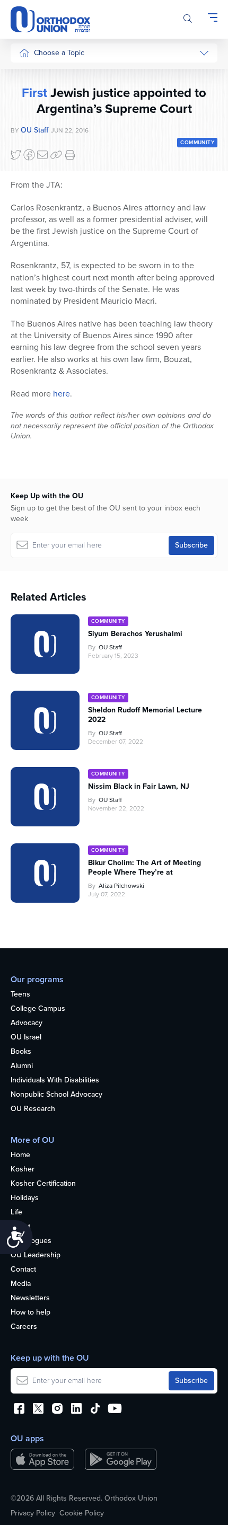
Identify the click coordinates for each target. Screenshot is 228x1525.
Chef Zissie (37, 345)
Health (29, 95)
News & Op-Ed (43, 234)
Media (21, 1284)
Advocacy (26, 1023)
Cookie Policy (81, 1513)
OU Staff (110, 647)
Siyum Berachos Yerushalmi (135, 634)
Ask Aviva (35, 325)
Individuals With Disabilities (55, 1081)
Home (20, 1155)
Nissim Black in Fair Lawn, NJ (138, 786)
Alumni (22, 1066)
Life (16, 1212)
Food (27, 75)
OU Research (33, 1109)
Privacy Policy (33, 1513)
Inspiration (36, 194)
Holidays (25, 1198)
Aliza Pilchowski (121, 886)
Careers (24, 1327)
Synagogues (31, 1241)
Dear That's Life (38, 301)
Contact (23, 1270)
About (20, 1227)
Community (37, 214)
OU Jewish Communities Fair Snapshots (40, 381)
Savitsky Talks (41, 275)
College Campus (38, 1009)
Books (21, 1052)
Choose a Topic (59, 52)
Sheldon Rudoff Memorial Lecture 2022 (145, 715)
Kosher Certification (43, 1184)
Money (30, 155)
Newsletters (30, 1298)
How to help (30, 1313)
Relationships (41, 114)
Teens (20, 995)
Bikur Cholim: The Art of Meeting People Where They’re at (144, 867)
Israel (28, 174)
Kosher (22, 1170)
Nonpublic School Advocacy (56, 1095)
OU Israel (26, 1038)
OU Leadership (35, 1255)
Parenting (34, 134)
